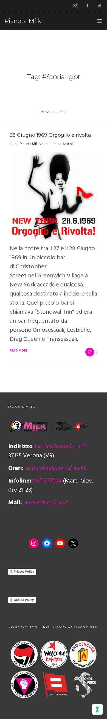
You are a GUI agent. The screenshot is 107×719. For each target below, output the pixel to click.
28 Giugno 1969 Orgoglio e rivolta (50, 135)
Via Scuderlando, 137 (60, 446)
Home (44, 111)
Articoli (68, 144)
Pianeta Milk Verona (35, 144)
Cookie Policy (24, 600)
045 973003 (47, 480)
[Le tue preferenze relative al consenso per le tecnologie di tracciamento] (97, 709)
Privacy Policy (24, 571)
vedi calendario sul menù (56, 467)
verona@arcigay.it (45, 502)
